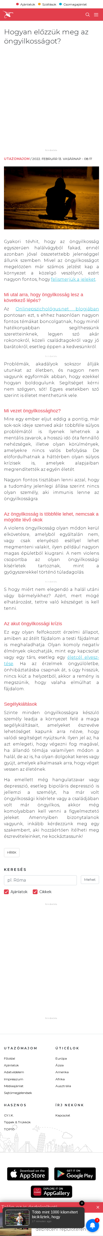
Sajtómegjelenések (18, 1093)
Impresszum (13, 1079)
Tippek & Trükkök (17, 1122)
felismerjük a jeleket (73, 279)
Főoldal (9, 1058)
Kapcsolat (62, 1115)
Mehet (90, 879)
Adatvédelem (14, 1072)
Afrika (60, 1079)
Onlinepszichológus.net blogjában (57, 308)
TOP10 (9, 1129)
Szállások (49, 4)
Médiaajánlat (14, 1086)
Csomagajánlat (75, 4)
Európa (61, 1058)
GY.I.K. (9, 1115)
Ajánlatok (27, 4)
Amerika (62, 1072)
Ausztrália (63, 1086)
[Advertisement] (51, 97)
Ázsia (59, 1065)
